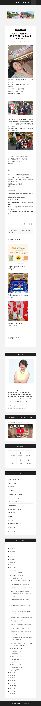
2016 (11, 672)
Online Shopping (13, 509)
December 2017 (16, 573)
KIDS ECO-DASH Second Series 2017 (21, 588)
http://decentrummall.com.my (16, 197)
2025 (11, 548)
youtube (29, 463)
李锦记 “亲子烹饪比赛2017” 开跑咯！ (21, 628)
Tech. (9, 520)
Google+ (12, 463)
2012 (11, 683)
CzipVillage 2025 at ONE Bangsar (16, 268)
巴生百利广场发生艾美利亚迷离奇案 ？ (22, 624)
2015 (11, 675)
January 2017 (15, 670)
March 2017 (15, 664)
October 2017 (15, 578)
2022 (11, 556)
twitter (20, 455)
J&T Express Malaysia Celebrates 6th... (15, 324)
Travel (10, 527)
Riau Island (11, 513)
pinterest (20, 463)
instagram (28, 455)
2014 (11, 678)
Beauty (10, 487)
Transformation (13, 524)
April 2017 (14, 662)
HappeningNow (20, 30)
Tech (9, 516)
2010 (11, 688)
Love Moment (12, 505)
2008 (11, 694)
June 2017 (14, 656)
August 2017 (15, 651)
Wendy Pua (15, 41)
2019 (11, 565)
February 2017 (16, 667)
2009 (11, 691)
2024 (11, 551)
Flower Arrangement (15, 494)
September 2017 (16, 648)
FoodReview (12, 498)
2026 (11, 546)
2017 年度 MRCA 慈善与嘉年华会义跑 (21, 617)
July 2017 (14, 654)
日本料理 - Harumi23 (17, 621)
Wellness (11, 531)
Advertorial (12, 483)
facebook (12, 455)
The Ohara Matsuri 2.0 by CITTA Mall (21, 581)
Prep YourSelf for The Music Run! (20, 584)
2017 (11, 570)
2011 (11, 686)
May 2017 (14, 659)
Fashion (10, 490)
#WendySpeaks (13, 479)
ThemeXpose (25, 703)
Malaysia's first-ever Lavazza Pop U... (18, 296)
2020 (11, 562)
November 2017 (16, 575)
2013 (11, 680)
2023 (11, 554)
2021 (11, 559)
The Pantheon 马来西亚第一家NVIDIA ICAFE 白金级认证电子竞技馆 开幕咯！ (21, 594)
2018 (11, 567)
